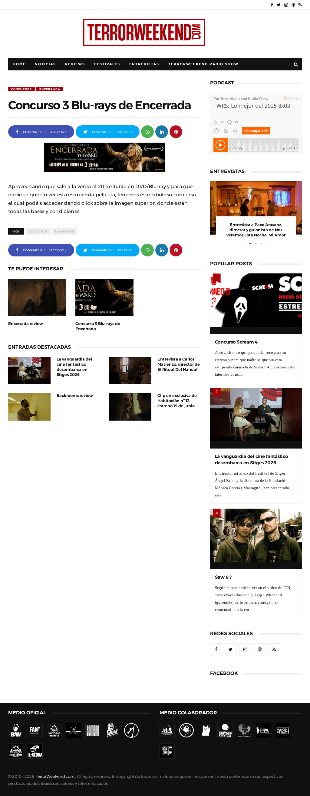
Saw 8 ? (223, 577)
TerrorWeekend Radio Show (203, 64)
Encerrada (49, 89)
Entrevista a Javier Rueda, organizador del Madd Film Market (256, 230)
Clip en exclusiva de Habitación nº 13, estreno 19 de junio (177, 401)
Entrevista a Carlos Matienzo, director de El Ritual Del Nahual (178, 364)
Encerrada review (25, 324)
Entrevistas (144, 64)
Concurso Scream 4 (236, 342)
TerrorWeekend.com (55, 776)
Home (19, 64)
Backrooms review (75, 396)
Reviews (75, 64)
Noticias (45, 64)
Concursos (21, 89)
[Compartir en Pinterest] (176, 131)
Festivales (107, 64)
